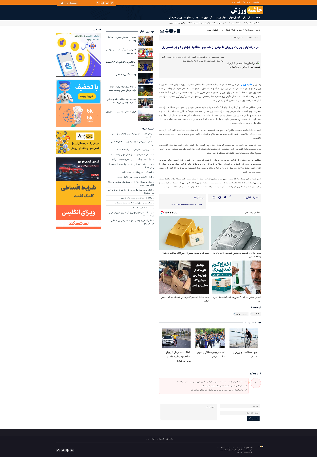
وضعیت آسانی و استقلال (126, 74)
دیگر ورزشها (220, 17)
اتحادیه (256, 313)
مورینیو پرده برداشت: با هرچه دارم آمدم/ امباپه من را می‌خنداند (121, 101)
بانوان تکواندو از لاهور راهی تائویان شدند (135, 177)
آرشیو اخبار (249, 30)
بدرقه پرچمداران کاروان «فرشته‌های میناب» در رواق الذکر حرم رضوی (131, 184)
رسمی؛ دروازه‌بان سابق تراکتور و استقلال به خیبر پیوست (132, 143)
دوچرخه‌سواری (241, 313)
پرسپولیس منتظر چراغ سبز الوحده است (135, 150)
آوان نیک (240, 452)
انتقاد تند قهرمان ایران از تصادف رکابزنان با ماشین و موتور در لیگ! (178, 356)
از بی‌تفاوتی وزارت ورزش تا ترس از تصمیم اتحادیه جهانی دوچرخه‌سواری (210, 47)
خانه (258, 17)
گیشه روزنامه (206, 17)
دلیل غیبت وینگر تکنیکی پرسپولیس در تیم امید (121, 51)
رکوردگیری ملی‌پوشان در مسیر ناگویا (137, 172)
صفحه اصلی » (235, 22)
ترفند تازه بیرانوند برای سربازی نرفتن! (137, 198)
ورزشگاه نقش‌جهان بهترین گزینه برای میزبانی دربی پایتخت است (122, 88)
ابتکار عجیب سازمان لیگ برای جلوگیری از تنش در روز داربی (132, 135)
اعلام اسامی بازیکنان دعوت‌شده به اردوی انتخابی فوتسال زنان (132, 222)
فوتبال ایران (248, 17)
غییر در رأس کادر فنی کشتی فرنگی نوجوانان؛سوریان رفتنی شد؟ (131, 166)
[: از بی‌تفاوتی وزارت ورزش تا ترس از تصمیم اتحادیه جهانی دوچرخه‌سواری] (162, 31)
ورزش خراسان (175, 17)
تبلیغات (256, 1)
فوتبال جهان (234, 17)
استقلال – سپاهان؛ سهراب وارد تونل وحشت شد (121, 39)
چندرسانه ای (192, 17)
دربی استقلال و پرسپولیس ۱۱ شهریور (121, 112)
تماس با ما (236, 1)
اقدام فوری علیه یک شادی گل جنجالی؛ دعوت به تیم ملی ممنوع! (131, 192)
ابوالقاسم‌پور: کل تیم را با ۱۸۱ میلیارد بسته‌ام (121, 63)
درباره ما (246, 1)
